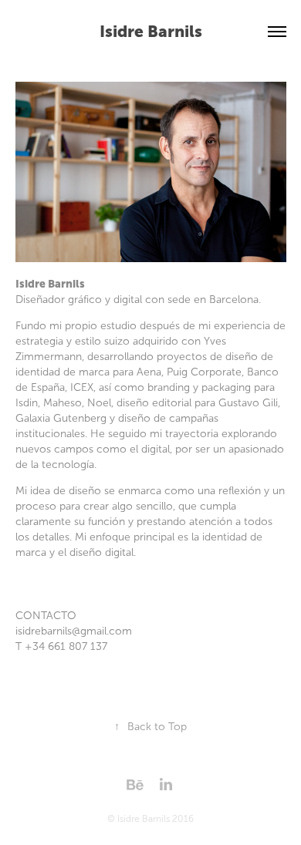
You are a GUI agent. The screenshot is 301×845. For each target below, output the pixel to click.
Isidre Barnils (151, 31)
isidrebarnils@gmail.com (73, 631)
